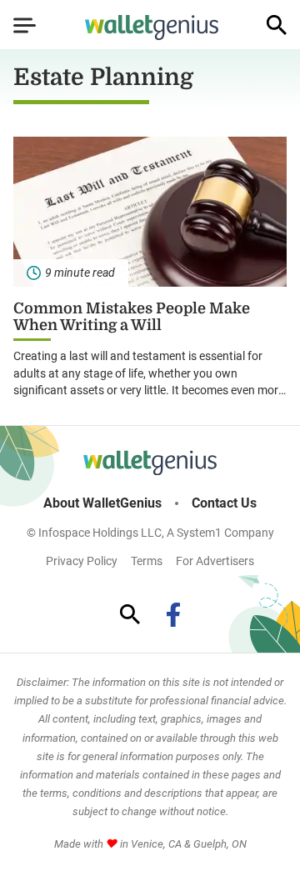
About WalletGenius (102, 503)
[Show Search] (277, 25)
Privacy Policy (82, 561)
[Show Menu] (24, 25)
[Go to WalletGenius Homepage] (151, 27)
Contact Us (224, 503)
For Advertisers (215, 561)
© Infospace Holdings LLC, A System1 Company (150, 532)
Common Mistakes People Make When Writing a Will (131, 317)
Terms (146, 561)
